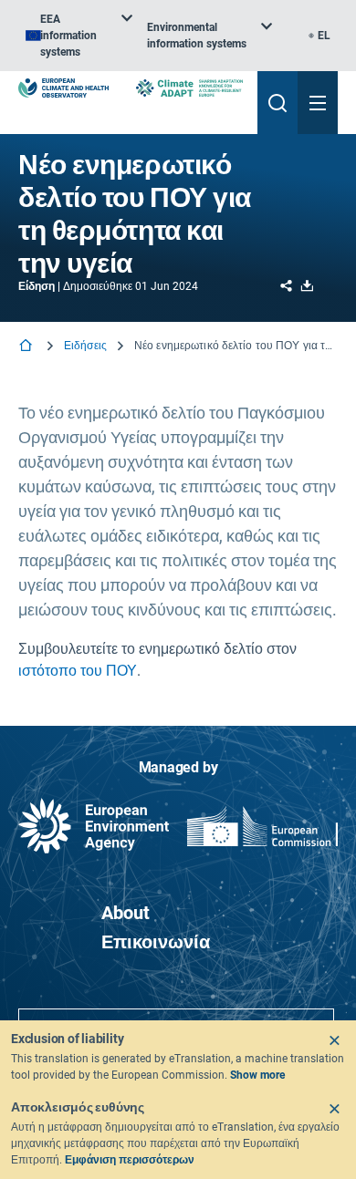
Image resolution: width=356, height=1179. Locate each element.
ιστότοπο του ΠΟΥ (77, 670)
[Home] (27, 347)
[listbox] (79, 35)
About (125, 913)
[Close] (334, 1040)
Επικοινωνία (155, 942)
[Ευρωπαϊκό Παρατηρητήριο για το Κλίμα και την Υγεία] (63, 88)
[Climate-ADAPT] (189, 88)
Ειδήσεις (85, 345)
